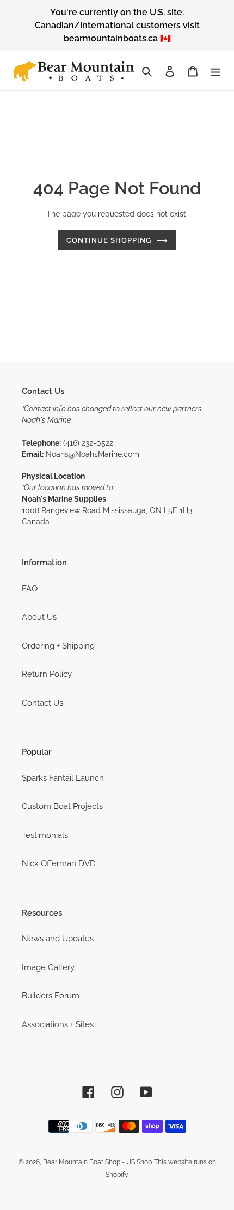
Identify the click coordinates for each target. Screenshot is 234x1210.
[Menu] (215, 71)
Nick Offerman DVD (59, 863)
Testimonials (45, 835)
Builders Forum (50, 996)
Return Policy (47, 674)
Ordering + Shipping (58, 646)
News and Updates (58, 938)
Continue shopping (109, 240)
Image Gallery (48, 967)
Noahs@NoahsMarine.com (92, 454)
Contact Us (42, 703)
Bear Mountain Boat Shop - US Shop (97, 1162)
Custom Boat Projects (62, 806)
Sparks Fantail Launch (63, 778)
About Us (39, 617)
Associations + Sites (58, 1024)
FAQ (30, 589)
